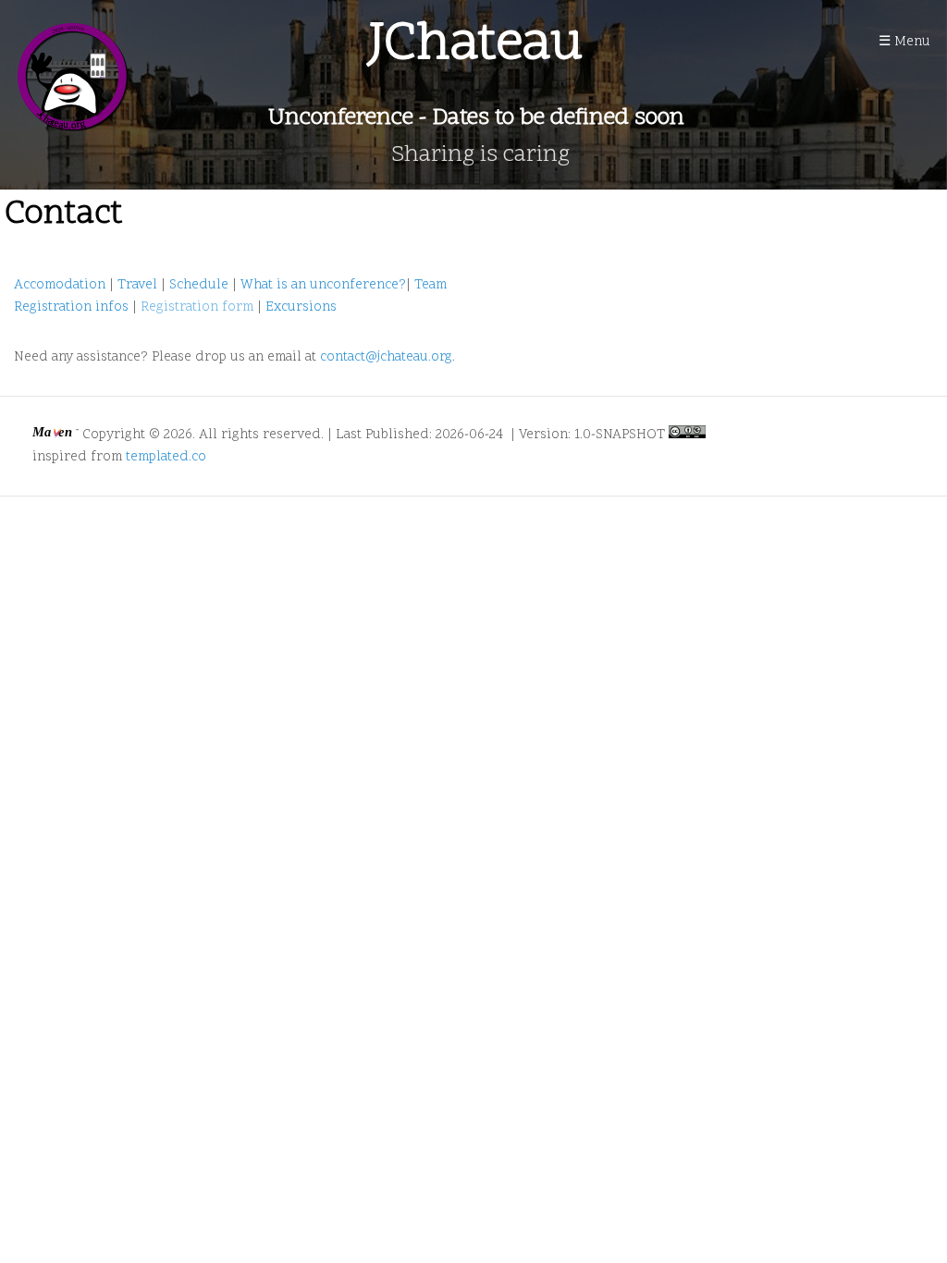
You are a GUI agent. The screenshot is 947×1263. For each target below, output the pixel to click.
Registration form (197, 307)
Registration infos (71, 307)
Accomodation (59, 285)
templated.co (166, 457)
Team (430, 285)
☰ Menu (904, 42)
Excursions (301, 307)
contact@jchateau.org (386, 357)
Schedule (198, 285)
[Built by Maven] (57, 435)
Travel (137, 285)
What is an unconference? (323, 285)
